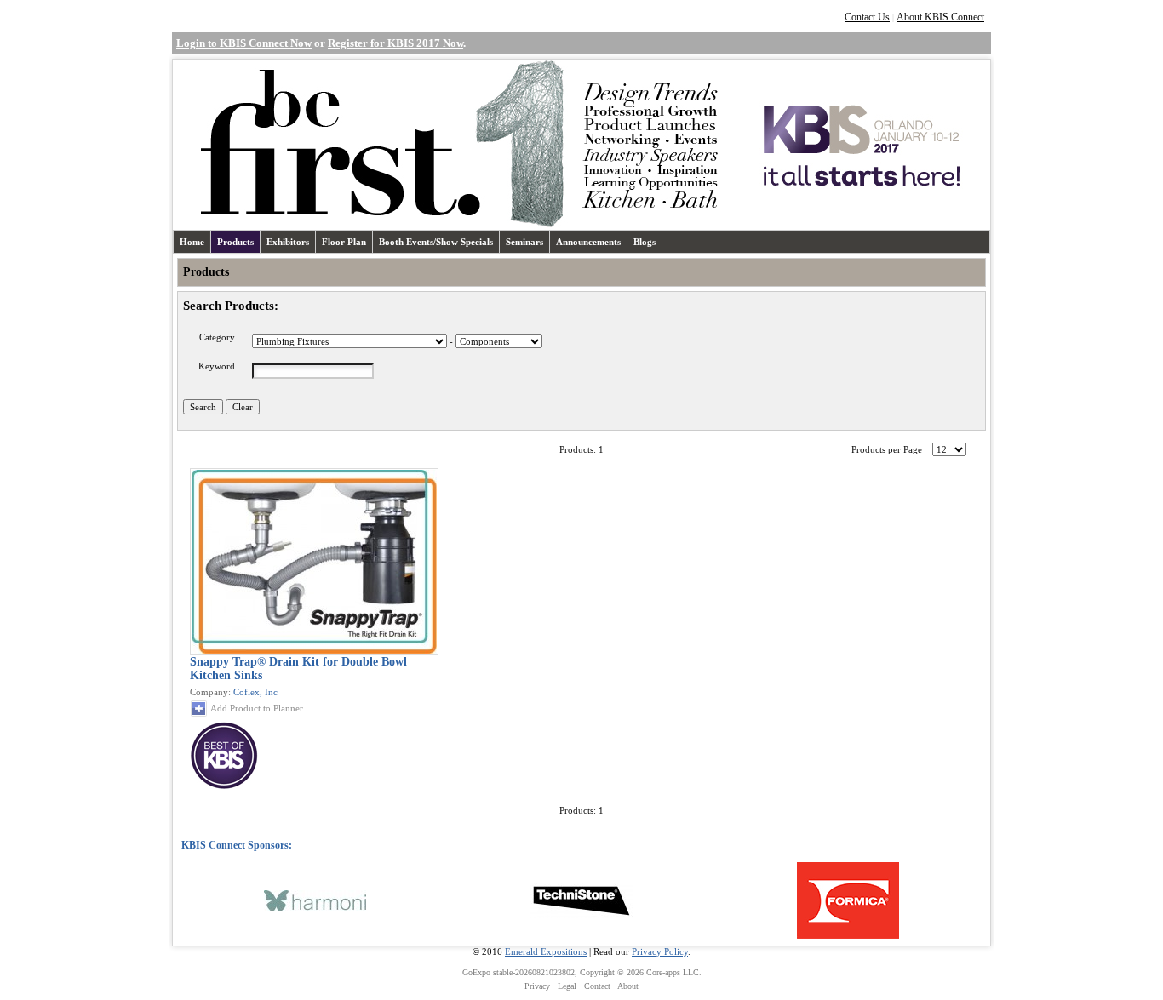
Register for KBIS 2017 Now (395, 43)
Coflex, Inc (255, 692)
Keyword (216, 366)
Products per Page (886, 449)
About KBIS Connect (940, 17)
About (628, 986)
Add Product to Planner (256, 708)
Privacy (537, 986)
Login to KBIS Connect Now (244, 43)
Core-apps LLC (672, 972)
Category (217, 337)
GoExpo (476, 972)
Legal (567, 986)
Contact (597, 986)
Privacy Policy (660, 951)
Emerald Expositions (546, 951)
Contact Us (867, 17)
